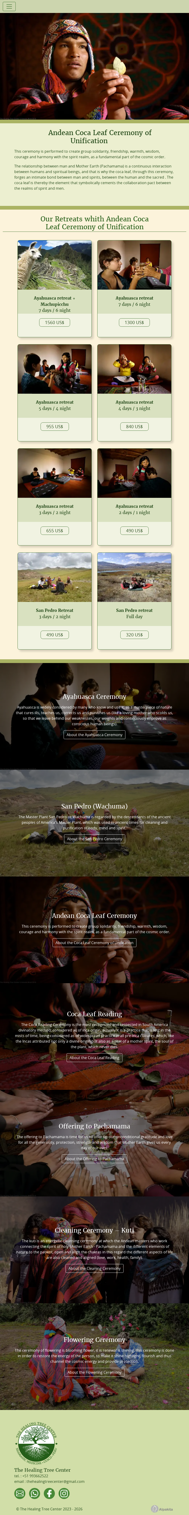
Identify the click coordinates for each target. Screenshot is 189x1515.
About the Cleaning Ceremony (94, 1268)
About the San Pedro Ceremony (94, 838)
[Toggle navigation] (9, 6)
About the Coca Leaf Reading (94, 1057)
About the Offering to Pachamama (94, 1158)
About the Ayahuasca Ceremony (94, 734)
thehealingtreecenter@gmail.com (56, 1481)
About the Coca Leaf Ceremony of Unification (94, 942)
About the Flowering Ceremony (94, 1372)
